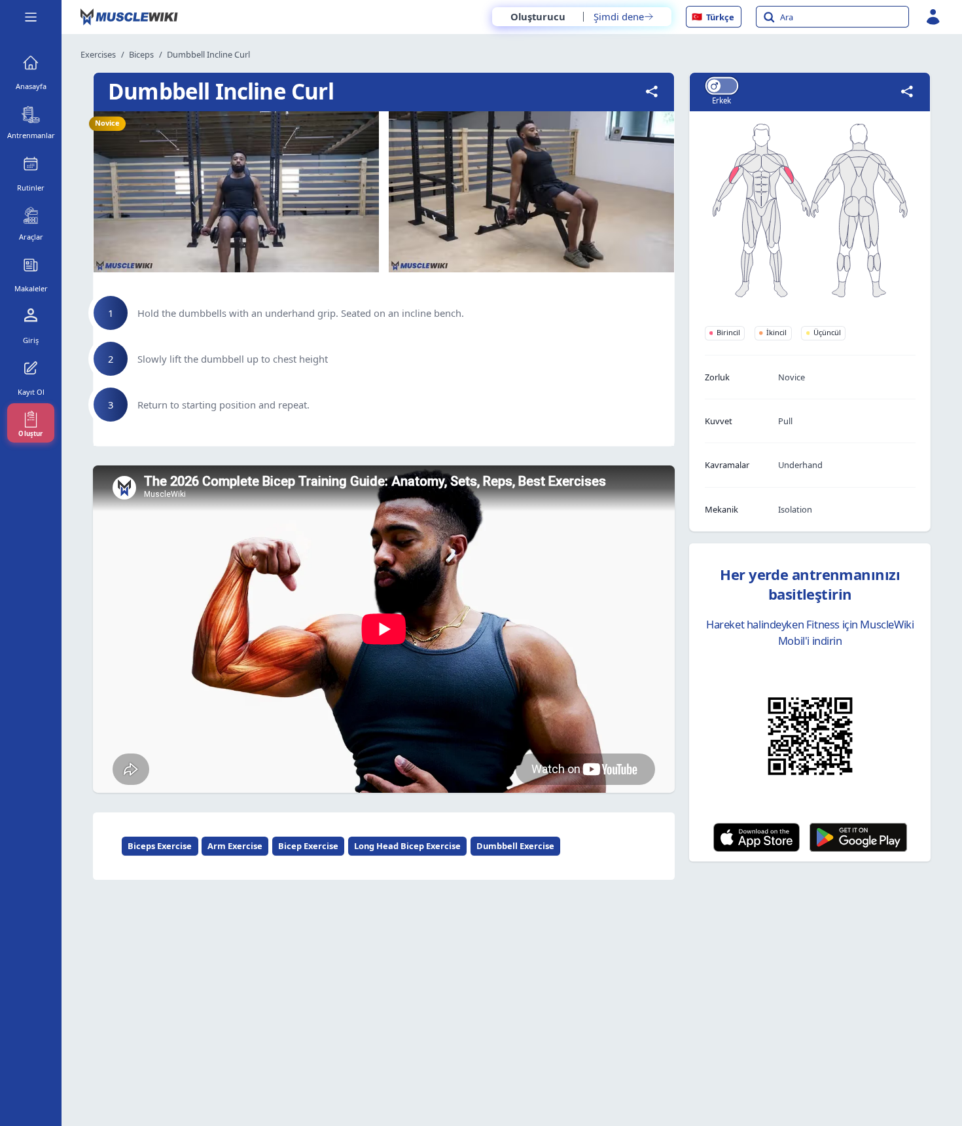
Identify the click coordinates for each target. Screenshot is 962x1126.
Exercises (98, 54)
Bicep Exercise (308, 846)
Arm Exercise (234, 846)
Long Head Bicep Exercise (407, 846)
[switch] (721, 85)
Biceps (141, 54)
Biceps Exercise (160, 846)
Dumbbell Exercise (515, 846)
